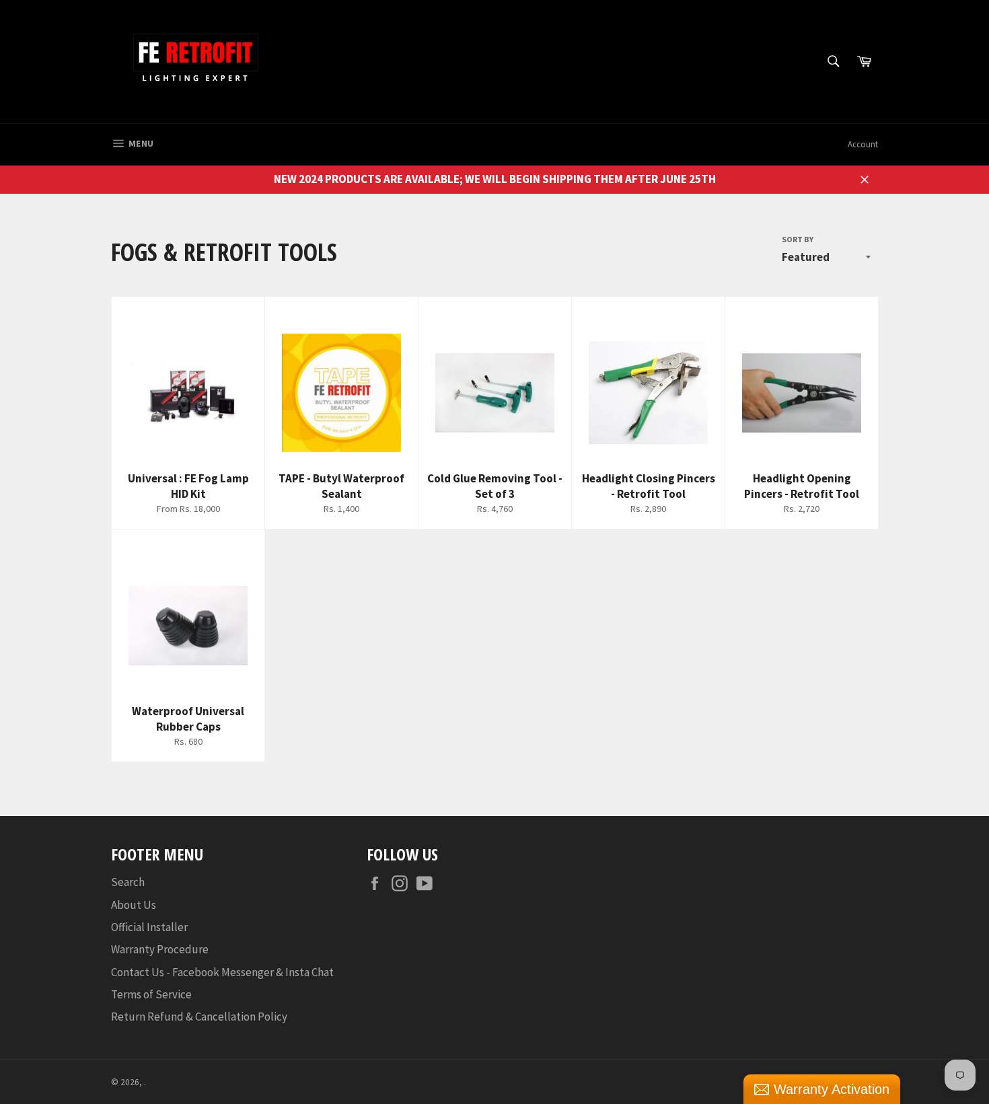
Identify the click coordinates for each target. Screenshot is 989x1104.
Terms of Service (151, 994)
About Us (133, 904)
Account (863, 144)
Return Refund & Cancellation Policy (199, 1016)
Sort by (797, 239)
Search (128, 882)
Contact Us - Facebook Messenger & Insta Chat (222, 972)
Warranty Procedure (160, 949)
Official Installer (149, 927)
